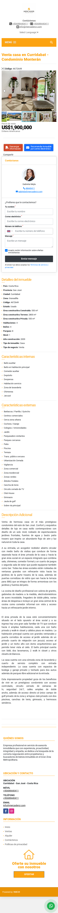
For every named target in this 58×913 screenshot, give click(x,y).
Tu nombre (10, 206)
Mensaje (9, 236)
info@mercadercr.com (14, 805)
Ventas (8, 831)
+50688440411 (20, 23)
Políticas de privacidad (16, 844)
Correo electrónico (13, 216)
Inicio (7, 827)
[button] (53, 73)
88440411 (30, 188)
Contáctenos (11, 840)
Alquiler (8, 835)
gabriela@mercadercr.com (30, 191)
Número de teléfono (14, 226)
